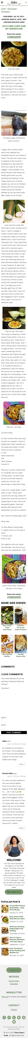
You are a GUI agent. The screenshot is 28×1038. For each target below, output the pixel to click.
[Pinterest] (13, 37)
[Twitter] (19, 1017)
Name (4, 717)
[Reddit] (20, 37)
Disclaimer (14, 984)
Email (4, 725)
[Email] (14, 1022)
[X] (11, 37)
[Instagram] (17, 37)
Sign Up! (5, 997)
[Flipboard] (15, 37)
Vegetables (5, 11)
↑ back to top (14, 970)
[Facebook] (8, 37)
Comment (5, 688)
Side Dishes (12, 9)
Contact (14, 1009)
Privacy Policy (14, 981)
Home (3, 9)
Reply (22, 764)
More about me (13, 892)
